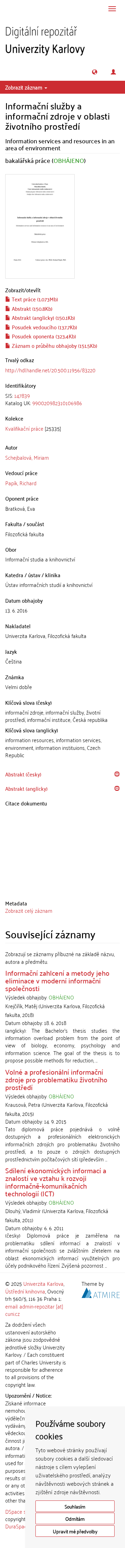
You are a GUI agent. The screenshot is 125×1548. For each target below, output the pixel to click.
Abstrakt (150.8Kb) (31, 308)
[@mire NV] (101, 1291)
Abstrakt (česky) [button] (23, 774)
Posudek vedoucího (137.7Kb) (43, 327)
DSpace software (24, 1511)
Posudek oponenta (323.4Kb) (43, 336)
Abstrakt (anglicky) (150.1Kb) (42, 317)
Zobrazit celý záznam (28, 910)
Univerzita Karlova (43, 1283)
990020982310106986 (57, 403)
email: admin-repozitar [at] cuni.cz (34, 1309)
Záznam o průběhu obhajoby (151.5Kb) (53, 345)
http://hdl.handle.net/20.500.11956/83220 (50, 370)
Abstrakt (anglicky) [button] (26, 788)
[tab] (62, 399)
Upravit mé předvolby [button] (75, 1531)
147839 (22, 395)
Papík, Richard (20, 483)
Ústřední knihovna (25, 1291)
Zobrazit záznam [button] (24, 87)
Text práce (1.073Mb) (34, 299)
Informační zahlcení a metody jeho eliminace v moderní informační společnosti (57, 980)
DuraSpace (17, 1526)
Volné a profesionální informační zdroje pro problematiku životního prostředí (56, 1079)
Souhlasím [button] (75, 1506)
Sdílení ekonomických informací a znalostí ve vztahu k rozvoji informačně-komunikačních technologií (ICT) (55, 1181)
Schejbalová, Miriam (27, 457)
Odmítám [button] (75, 1518)
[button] (94, 72)
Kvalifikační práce (24, 428)
